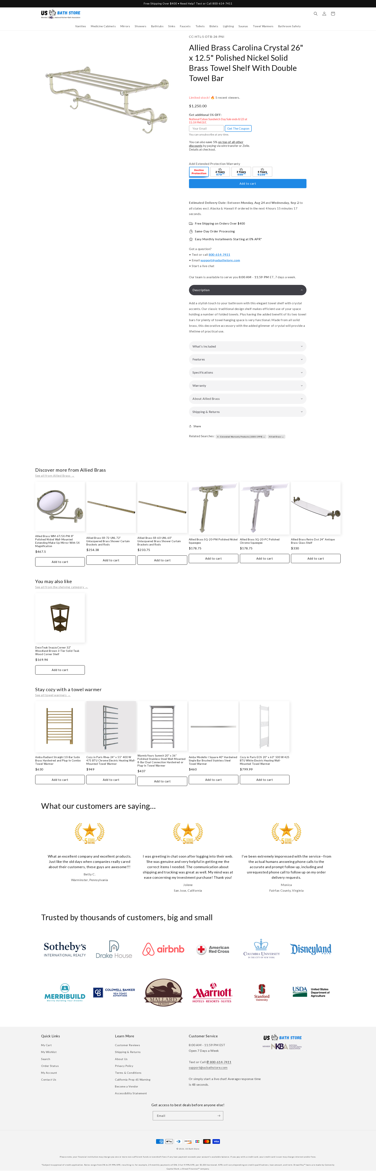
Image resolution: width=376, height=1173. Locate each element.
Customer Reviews (127, 1045)
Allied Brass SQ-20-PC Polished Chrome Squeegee (260, 541)
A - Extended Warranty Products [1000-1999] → (241, 436)
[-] (199, 172)
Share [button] (197, 426)
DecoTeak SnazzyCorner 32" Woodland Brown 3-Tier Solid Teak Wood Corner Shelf (57, 651)
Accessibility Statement (131, 1093)
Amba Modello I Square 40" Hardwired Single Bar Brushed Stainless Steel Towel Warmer (213, 760)
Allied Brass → (276, 436)
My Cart (46, 1045)
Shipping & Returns (128, 1052)
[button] (81, 26)
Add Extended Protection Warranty (214, 163)
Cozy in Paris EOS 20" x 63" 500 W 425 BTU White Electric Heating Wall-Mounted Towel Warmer (264, 760)
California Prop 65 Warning (133, 1079)
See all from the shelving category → (61, 587)
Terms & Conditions (128, 1072)
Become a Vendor (126, 1086)
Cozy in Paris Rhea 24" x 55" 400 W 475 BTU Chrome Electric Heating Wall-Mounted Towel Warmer (111, 760)
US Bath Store (192, 1149)
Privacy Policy (124, 1065)
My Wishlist (49, 1052)
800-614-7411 (219, 254)
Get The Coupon (238, 128)
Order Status (50, 1065)
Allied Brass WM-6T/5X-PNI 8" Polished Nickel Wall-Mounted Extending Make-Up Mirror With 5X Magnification (57, 541)
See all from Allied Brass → (54, 475)
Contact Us (48, 1079)
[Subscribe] (218, 1115)
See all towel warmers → (53, 695)
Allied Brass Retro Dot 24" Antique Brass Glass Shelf (313, 541)
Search (45, 1059)
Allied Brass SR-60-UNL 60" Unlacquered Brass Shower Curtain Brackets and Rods (159, 541)
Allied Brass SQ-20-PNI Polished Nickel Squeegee (213, 541)
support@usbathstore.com (220, 260)
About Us (121, 1059)
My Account (49, 1072)
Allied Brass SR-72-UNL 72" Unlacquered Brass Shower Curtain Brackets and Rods (108, 541)
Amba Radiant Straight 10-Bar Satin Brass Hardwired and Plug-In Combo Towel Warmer (58, 760)
